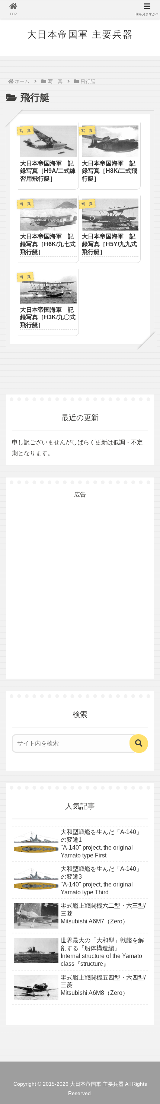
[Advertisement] (80, 580)
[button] (138, 743)
